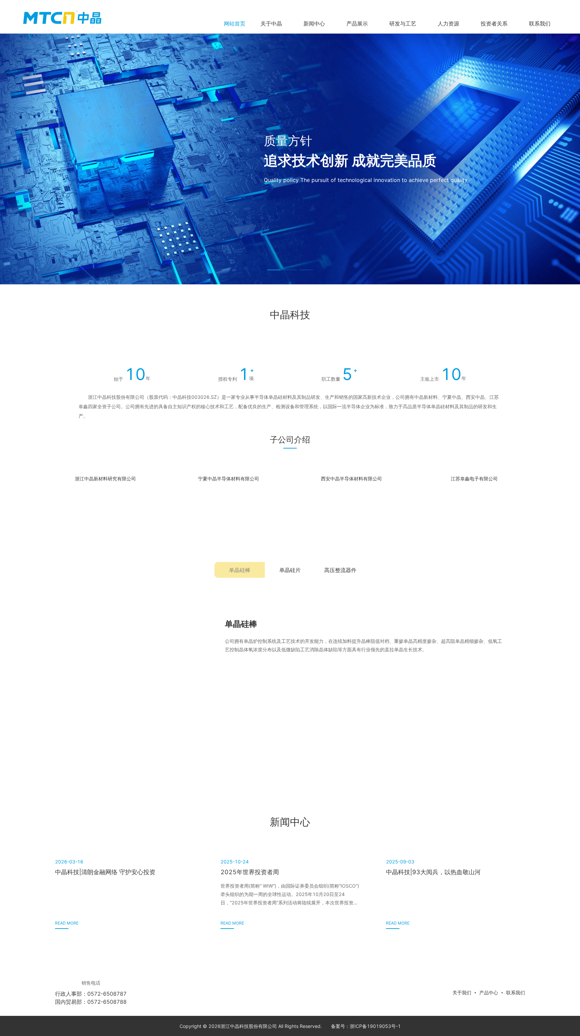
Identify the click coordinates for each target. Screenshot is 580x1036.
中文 (510, 7)
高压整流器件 (340, 570)
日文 (552, 7)
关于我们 (461, 992)
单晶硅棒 (239, 570)
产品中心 (488, 992)
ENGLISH (531, 7)
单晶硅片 (290, 570)
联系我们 (515, 992)
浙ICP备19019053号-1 (375, 1026)
